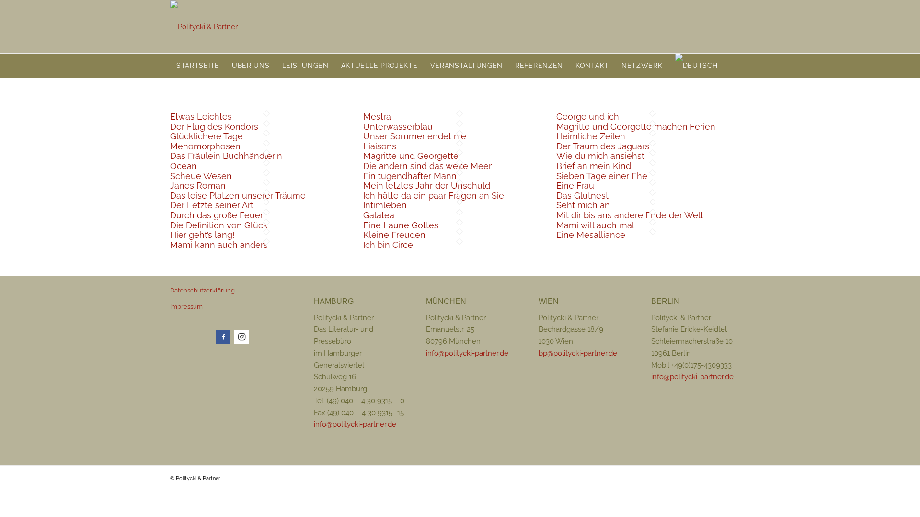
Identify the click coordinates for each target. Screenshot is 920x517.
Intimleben (385, 205)
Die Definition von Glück (219, 225)
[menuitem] (198, 66)
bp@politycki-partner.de (578, 353)
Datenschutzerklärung (202, 290)
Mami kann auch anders (219, 245)
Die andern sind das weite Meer (427, 166)
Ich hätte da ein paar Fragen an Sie (433, 196)
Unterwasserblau (398, 127)
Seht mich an (583, 205)
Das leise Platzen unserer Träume (238, 196)
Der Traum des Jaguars (602, 146)
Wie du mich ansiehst (600, 156)
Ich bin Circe (388, 245)
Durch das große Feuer (216, 215)
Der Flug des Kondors (214, 127)
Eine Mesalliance (590, 235)
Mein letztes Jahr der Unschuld (426, 185)
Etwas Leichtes (201, 117)
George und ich (587, 117)
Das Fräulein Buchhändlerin (226, 156)
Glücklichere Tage (206, 136)
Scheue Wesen (201, 176)
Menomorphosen (205, 146)
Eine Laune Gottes (400, 225)
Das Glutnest (582, 196)
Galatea (378, 215)
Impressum (186, 306)
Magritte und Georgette (411, 156)
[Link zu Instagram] (241, 337)
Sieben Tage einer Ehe (601, 176)
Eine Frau (575, 185)
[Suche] (744, 66)
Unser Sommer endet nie (414, 136)
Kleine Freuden (394, 235)
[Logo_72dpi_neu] (204, 26)
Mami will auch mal (595, 225)
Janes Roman (198, 185)
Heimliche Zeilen (590, 136)
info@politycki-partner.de (355, 424)
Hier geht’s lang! (202, 235)
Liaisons (379, 146)
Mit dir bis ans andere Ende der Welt (629, 215)
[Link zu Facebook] (223, 337)
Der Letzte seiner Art (211, 205)
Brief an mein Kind (593, 166)
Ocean (183, 166)
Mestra (377, 117)
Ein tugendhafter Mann (410, 176)
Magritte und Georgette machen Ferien (635, 127)
